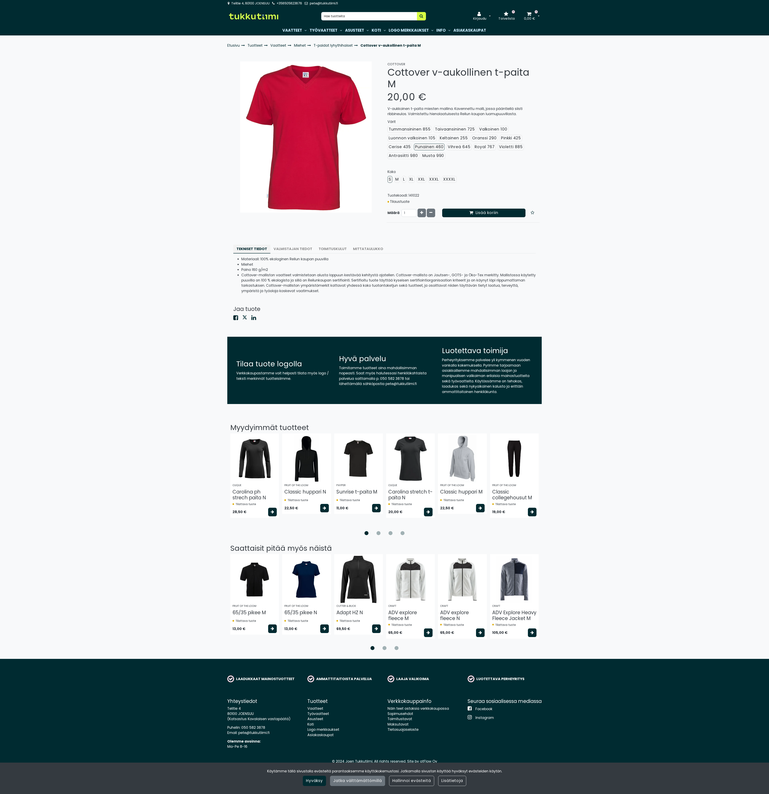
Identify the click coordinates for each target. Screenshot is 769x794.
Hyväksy (314, 780)
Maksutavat (398, 724)
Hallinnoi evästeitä (411, 780)
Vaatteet (315, 708)
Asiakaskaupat (320, 735)
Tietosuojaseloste (403, 729)
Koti (310, 724)
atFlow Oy (428, 761)
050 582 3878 (253, 727)
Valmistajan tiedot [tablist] (293, 248)
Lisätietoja (452, 780)
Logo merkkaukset (323, 729)
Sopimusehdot (400, 713)
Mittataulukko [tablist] (368, 248)
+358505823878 (289, 3)
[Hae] (421, 16)
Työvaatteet (318, 713)
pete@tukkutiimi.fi (324, 3)
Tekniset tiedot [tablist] (252, 248)
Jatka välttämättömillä (357, 780)
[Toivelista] (532, 213)
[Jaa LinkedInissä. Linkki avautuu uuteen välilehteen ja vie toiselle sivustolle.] (255, 318)
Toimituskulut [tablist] (333, 248)
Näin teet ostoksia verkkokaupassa (418, 708)
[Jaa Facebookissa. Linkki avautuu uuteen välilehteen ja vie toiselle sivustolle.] (237, 318)
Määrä (394, 212)
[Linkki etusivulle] (253, 16)
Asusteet (315, 719)
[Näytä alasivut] (305, 30)
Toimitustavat (400, 719)
